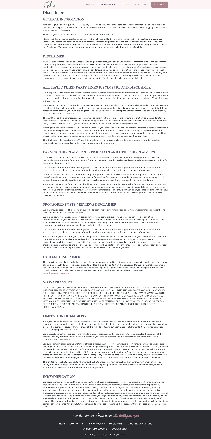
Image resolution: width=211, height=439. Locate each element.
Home (90, 4)
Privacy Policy (96, 423)
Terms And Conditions (139, 423)
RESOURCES (107, 4)
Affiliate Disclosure (95, 428)
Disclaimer (115, 423)
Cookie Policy (120, 428)
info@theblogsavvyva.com (56, 273)
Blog (125, 4)
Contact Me (76, 423)
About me (141, 4)
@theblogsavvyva (126, 415)
